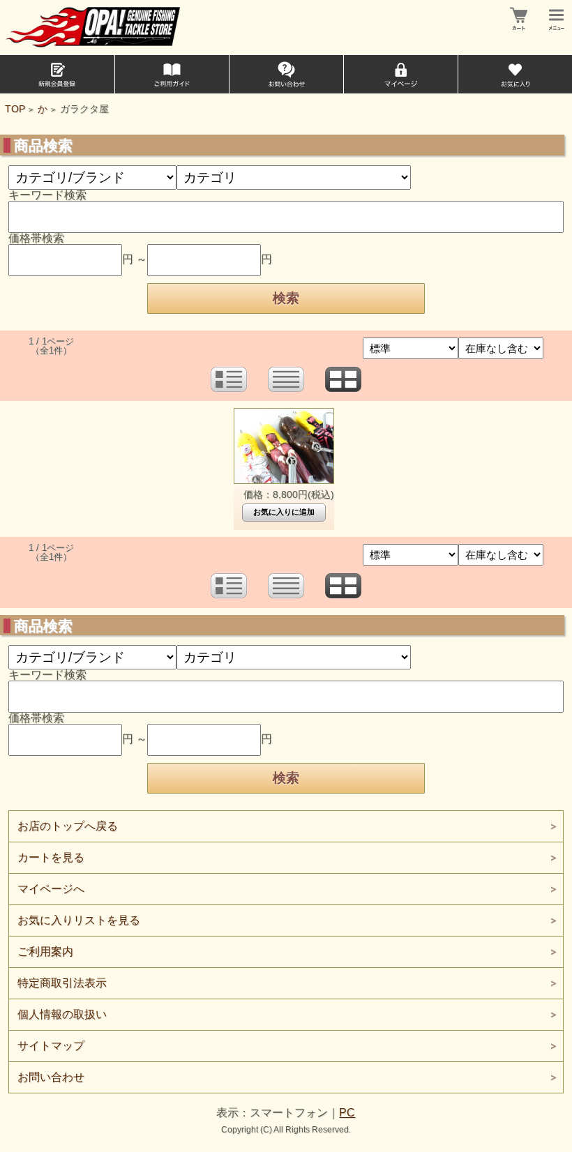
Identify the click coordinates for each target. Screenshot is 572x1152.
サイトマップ (50, 1046)
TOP (15, 109)
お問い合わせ (50, 1077)
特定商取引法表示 (62, 983)
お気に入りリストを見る (78, 920)
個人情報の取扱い (62, 1014)
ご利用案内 (45, 951)
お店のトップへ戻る (67, 826)
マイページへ (50, 889)
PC (347, 1113)
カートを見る (50, 857)
